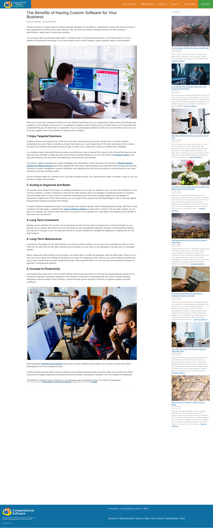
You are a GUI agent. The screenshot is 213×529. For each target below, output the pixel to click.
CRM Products (147, 4)
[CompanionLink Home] (15, 4)
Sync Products (129, 4)
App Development (48, 382)
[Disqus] (82, 416)
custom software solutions (75, 209)
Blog (147, 518)
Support (175, 4)
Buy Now (206, 4)
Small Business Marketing (62, 382)
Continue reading (178, 61)
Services (162, 4)
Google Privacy (172, 518)
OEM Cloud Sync (126, 518)
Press (182, 518)
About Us (139, 518)
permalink (94, 382)
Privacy (161, 518)
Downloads (190, 4)
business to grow (121, 155)
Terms (153, 518)
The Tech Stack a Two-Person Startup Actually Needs (190, 48)
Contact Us (113, 518)
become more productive (52, 364)
